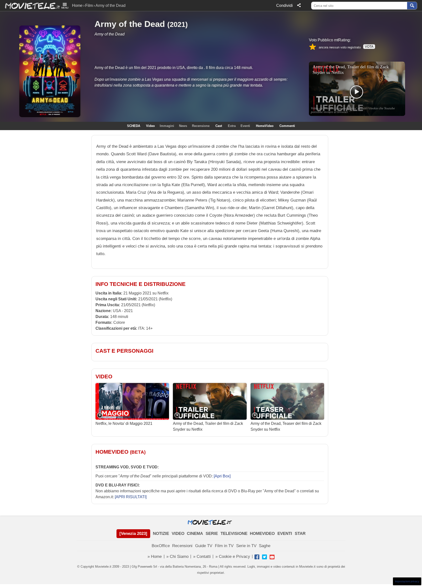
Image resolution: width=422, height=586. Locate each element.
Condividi (284, 5)
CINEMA (195, 533)
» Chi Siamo (177, 556)
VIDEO (178, 533)
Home (77, 5)
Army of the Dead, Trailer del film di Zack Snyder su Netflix (208, 426)
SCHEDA (133, 126)
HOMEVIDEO (262, 533)
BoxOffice (161, 545)
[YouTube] (272, 556)
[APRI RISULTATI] (131, 497)
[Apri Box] (222, 476)
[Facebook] (256, 556)
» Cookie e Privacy (232, 556)
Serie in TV (246, 545)
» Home (155, 556)
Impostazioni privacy (407, 581)
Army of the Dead (130, 24)
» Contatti (202, 556)
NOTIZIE (161, 533)
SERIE (212, 533)
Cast (218, 126)
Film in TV (224, 545)
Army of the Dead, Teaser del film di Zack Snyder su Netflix (286, 426)
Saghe (264, 545)
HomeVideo (265, 126)
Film (89, 5)
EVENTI (284, 533)
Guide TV (203, 545)
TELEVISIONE (234, 533)
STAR (300, 533)
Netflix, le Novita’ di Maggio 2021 (123, 423)
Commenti (287, 126)
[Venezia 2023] (133, 533)
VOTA (369, 46)
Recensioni (182, 545)
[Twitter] (264, 556)
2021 (177, 24)
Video (150, 126)
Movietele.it (30, 5)
